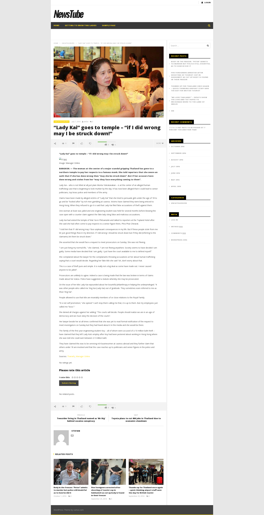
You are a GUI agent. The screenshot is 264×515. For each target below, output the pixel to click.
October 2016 (177, 146)
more (159, 143)
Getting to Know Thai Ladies (81, 25)
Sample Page (109, 25)
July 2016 (175, 166)
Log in (174, 220)
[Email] (72, 435)
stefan (86, 122)
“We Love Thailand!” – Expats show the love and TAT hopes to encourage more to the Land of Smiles (189, 100)
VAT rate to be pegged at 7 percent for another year (187, 128)
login (207, 2)
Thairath (71, 356)
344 (172, 111)
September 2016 (178, 153)
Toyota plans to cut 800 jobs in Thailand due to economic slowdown (136, 418)
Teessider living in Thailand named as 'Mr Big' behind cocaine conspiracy (81, 418)
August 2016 (177, 160)
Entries (177, 227)
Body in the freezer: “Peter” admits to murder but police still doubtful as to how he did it (70, 490)
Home (56, 25)
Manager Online (83, 356)
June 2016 (175, 173)
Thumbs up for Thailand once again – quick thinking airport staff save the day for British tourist (146, 490)
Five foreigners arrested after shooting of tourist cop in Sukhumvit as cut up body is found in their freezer (107, 491)
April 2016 (176, 186)
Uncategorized (68, 43)
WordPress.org (179, 240)
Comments (178, 233)
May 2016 (175, 180)
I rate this (64, 377)
